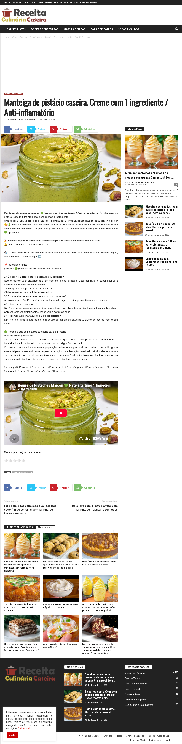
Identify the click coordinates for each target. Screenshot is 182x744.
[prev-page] (112, 531)
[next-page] (116, 531)
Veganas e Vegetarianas (83, 2)
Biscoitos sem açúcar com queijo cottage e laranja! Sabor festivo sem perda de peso (61, 564)
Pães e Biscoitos (102, 29)
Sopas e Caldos (128, 29)
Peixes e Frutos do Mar (158, 735)
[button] (176, 29)
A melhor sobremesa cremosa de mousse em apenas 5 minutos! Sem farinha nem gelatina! (21, 566)
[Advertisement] (91, 66)
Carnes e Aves (16, 29)
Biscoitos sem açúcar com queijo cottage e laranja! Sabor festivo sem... (161, 210)
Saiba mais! (24, 728)
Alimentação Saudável (89, 735)
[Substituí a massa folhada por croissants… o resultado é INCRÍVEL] (22, 588)
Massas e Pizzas (74, 29)
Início (6, 37)
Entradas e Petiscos (113, 735)
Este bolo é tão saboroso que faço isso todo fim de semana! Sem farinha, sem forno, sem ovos (30, 509)
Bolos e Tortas (132, 678)
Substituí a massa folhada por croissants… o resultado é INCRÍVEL (21, 607)
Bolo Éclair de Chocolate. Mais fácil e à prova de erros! (99, 563)
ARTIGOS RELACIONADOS (20, 527)
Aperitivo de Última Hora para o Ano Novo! (60, 645)
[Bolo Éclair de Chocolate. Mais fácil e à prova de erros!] (100, 546)
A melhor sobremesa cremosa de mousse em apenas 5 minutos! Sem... (100, 677)
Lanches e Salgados (135, 699)
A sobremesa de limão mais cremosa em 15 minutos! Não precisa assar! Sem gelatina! (98, 607)
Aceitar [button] (12, 735)
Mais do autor (45, 527)
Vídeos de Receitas (19, 37)
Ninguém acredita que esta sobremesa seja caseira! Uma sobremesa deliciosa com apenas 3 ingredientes (98, 648)
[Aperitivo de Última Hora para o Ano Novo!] (61, 628)
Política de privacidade (160, 740)
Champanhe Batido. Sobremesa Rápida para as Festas (61, 606)
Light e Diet (30, 2)
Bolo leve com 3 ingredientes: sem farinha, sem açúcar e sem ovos (95, 507)
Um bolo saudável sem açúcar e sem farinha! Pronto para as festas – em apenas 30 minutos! (21, 647)
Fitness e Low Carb (10, 2)
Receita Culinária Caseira (21, 119)
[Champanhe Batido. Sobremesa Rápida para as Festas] (61, 588)
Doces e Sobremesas (44, 29)
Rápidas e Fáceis (138, 740)
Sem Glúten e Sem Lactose (53, 2)
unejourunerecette (23, 472)
